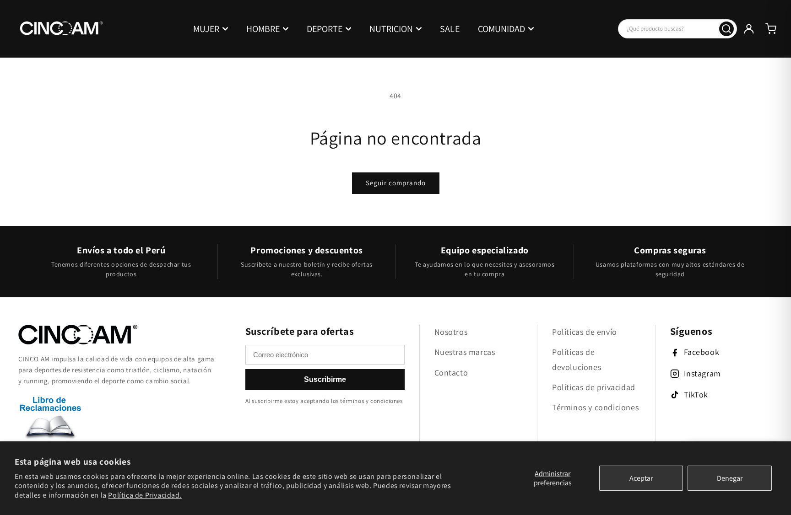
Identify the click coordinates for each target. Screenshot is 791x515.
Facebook (702, 352)
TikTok (696, 394)
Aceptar (641, 478)
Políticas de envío (584, 332)
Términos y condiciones (595, 407)
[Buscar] (726, 28)
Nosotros (451, 332)
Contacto (451, 372)
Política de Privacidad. (145, 495)
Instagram (702, 373)
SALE (450, 29)
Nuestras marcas (464, 352)
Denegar (729, 478)
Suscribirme (325, 379)
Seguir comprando (396, 182)
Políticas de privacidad (593, 387)
